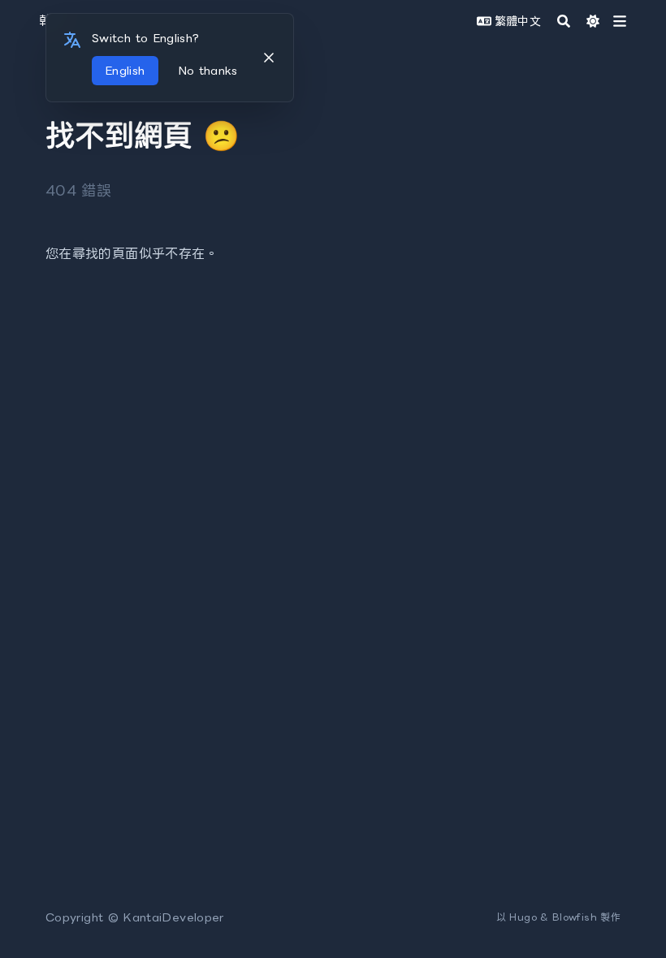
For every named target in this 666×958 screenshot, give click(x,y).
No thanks (208, 71)
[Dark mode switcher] (592, 21)
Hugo (522, 917)
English (125, 71)
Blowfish (574, 917)
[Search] (563, 21)
